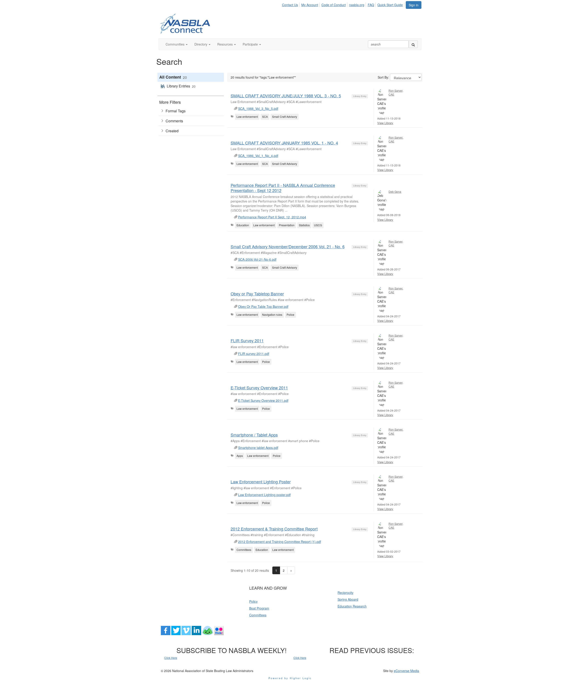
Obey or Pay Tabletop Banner (257, 294)
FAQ (371, 4)
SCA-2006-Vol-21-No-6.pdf (257, 259)
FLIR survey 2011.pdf (253, 353)
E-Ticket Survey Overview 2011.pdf (263, 400)
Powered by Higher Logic (290, 678)
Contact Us (290, 4)
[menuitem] (291, 4)
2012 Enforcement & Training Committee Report (274, 529)
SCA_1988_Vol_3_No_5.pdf (258, 108)
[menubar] (343, 4)
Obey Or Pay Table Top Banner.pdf (263, 306)
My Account (309, 4)
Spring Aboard (348, 599)
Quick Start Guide (390, 4)
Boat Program (259, 608)
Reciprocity (345, 592)
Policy (253, 601)
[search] (413, 44)
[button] (176, 44)
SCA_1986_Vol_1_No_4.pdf (258, 155)
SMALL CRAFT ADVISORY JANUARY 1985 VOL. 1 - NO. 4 (284, 143)
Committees (257, 615)
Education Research (352, 606)
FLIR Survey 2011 (247, 340)
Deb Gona (395, 191)
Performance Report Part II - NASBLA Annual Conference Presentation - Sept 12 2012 (283, 187)
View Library (385, 123)
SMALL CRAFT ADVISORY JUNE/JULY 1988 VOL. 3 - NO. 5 (286, 96)
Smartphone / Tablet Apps (254, 435)
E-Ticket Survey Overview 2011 (259, 388)
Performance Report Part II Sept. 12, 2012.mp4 (272, 217)
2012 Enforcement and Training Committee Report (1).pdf (279, 541)
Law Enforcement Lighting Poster (261, 482)
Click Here (170, 658)
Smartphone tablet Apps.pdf (258, 447)
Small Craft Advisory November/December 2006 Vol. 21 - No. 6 (288, 246)
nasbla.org (356, 4)
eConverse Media (406, 670)
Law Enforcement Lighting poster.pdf (264, 494)
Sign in (413, 5)
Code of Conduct (333, 4)
